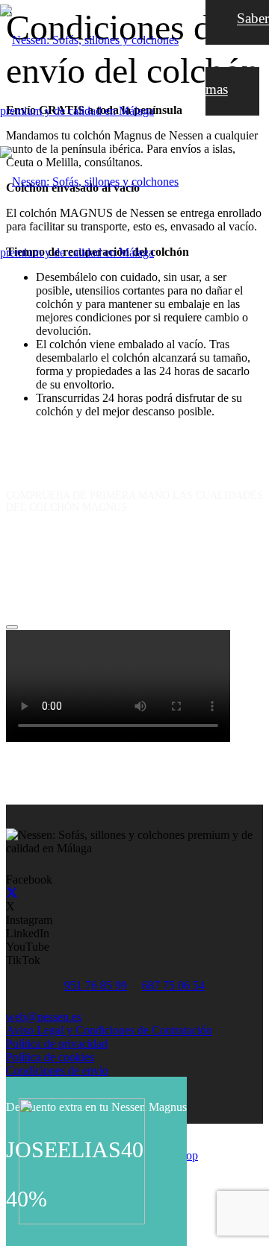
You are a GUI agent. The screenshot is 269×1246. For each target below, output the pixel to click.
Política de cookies (50, 1057)
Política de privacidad (57, 1043)
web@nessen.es (43, 1016)
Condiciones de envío (57, 1070)
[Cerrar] (12, 627)
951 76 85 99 (95, 985)
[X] (12, 893)
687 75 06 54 (173, 985)
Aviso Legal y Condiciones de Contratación (109, 1030)
